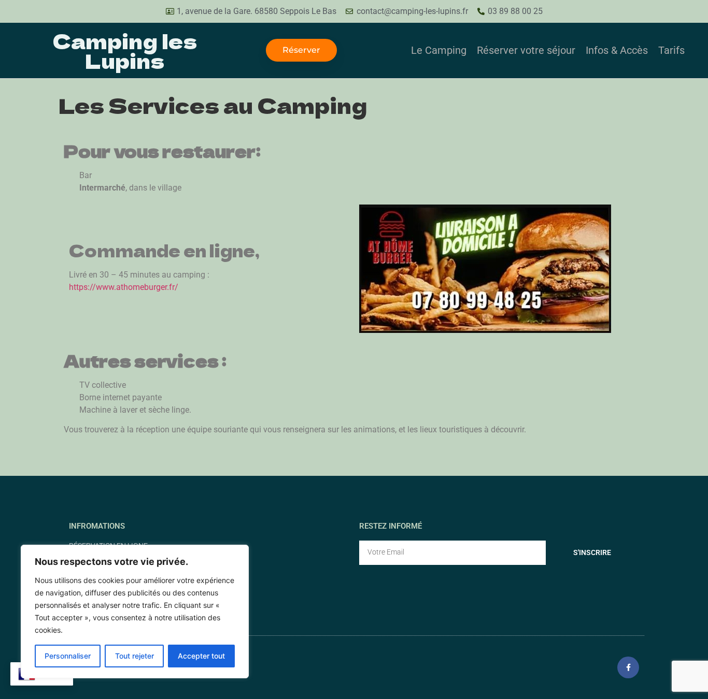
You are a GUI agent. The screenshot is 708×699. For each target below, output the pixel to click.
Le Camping (438, 50)
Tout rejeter (134, 655)
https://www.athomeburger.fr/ (123, 287)
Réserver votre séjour (526, 50)
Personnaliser (68, 655)
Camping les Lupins (124, 50)
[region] (135, 611)
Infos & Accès (617, 50)
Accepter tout (201, 655)
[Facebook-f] (628, 667)
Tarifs (671, 50)
